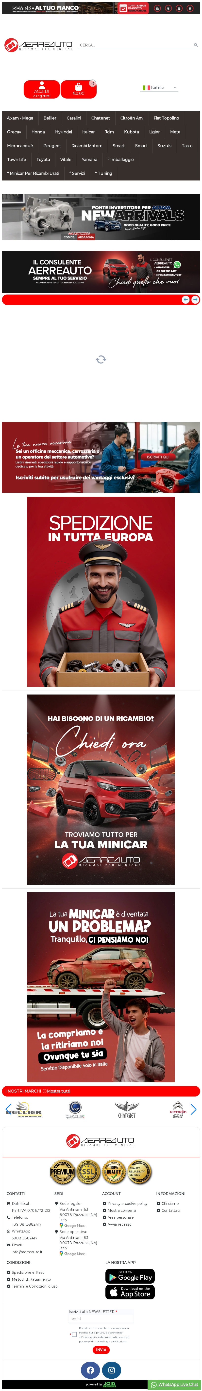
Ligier (154, 132)
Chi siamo (170, 1203)
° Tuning (103, 173)
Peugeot (52, 145)
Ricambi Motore (86, 145)
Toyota (43, 159)
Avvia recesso (120, 1224)
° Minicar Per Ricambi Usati (33, 173)
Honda (38, 132)
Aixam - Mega (20, 118)
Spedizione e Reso (28, 1272)
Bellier (50, 118)
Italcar (88, 132)
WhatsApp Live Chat (177, 1384)
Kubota (131, 132)
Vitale (65, 159)
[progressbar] (101, 359)
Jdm (109, 132)
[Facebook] (90, 1370)
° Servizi (77, 173)
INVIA (101, 1350)
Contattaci (171, 1210)
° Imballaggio (121, 159)
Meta (175, 132)
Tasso (187, 145)
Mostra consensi (122, 1210)
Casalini (74, 118)
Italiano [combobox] (157, 87)
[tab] (160, 241)
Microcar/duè (20, 145)
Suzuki (164, 145)
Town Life (16, 159)
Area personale (121, 1217)
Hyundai (63, 132)
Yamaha (89, 159)
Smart (119, 145)
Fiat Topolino (166, 118)
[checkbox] (74, 1335)
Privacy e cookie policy (128, 1203)
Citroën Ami (131, 118)
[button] (185, 242)
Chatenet (100, 118)
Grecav (14, 132)
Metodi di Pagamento (31, 1279)
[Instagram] (111, 1370)
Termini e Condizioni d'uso (35, 1286)
